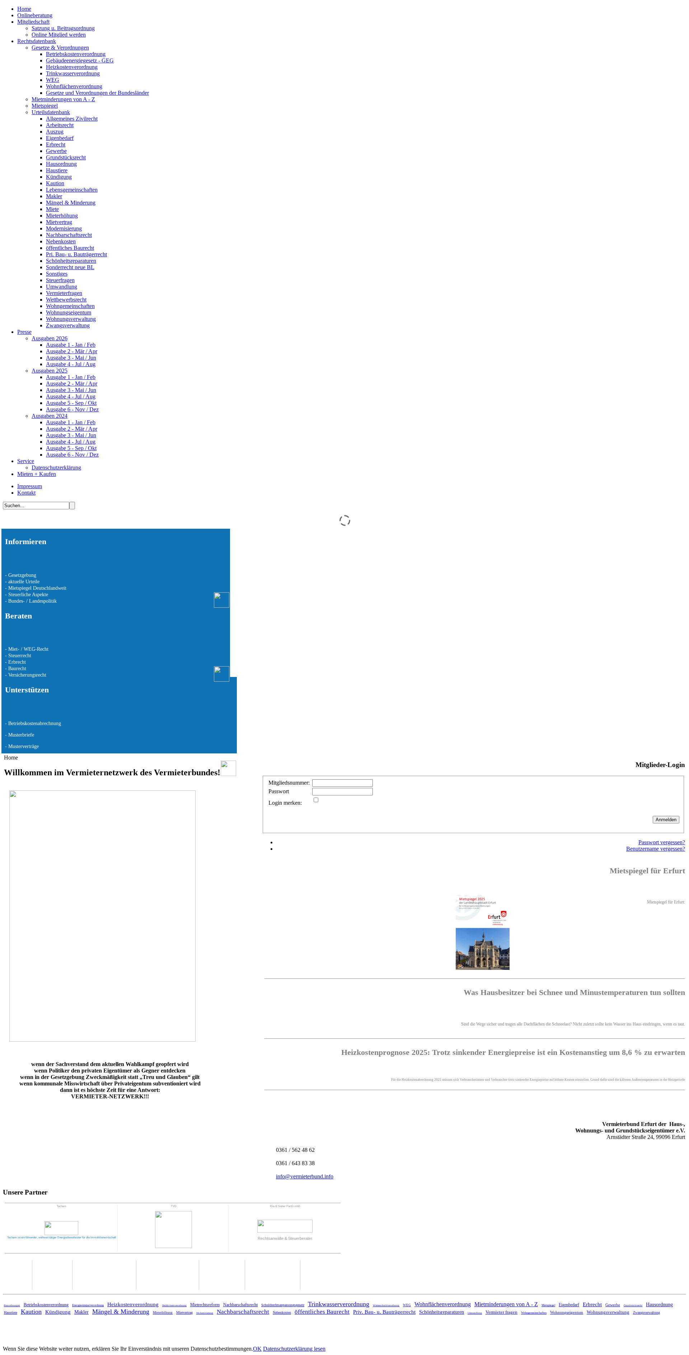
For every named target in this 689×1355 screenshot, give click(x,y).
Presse (24, 332)
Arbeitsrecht (60, 125)
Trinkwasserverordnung (73, 73)
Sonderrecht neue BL (70, 267)
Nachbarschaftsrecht (69, 235)
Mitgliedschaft (33, 22)
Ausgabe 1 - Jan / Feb (70, 345)
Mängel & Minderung (70, 203)
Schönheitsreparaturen (71, 261)
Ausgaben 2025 (49, 371)
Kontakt (26, 493)
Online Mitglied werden (59, 35)
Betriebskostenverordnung (76, 54)
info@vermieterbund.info (304, 1176)
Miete (52, 209)
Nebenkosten (61, 241)
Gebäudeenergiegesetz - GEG (80, 60)
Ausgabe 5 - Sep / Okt (71, 403)
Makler (54, 196)
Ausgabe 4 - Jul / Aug (70, 364)
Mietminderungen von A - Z (63, 99)
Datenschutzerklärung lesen (294, 1349)
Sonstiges (56, 274)
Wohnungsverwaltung (71, 319)
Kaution (55, 183)
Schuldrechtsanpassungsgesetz (282, 1305)
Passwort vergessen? (661, 842)
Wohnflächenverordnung (74, 86)
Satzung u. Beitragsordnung (63, 28)
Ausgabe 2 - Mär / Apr (71, 351)
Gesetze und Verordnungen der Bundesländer (97, 93)
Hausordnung (61, 164)
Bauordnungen (12, 1305)
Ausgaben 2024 (49, 416)
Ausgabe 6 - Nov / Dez (72, 409)
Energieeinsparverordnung (88, 1305)
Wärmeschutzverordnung (386, 1305)
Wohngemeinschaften (70, 306)
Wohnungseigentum (68, 312)
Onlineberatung (34, 15)
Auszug (55, 132)
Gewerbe (56, 151)
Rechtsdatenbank (36, 41)
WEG (52, 80)
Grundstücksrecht (66, 157)
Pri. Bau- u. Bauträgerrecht (76, 254)
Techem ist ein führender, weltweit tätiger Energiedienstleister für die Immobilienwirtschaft (61, 1237)
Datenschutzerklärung (56, 467)
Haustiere (56, 170)
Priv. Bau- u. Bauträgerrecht (384, 1312)
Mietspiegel (45, 106)
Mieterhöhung (62, 215)
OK (257, 1349)
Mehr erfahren (667, 975)
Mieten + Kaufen (36, 474)
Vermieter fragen (501, 1312)
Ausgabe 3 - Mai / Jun (71, 358)
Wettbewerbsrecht (66, 299)
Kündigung (59, 177)
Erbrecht (55, 144)
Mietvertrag (59, 222)
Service (25, 461)
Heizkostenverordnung (72, 67)
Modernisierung (64, 228)
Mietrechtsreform (205, 1304)
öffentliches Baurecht (70, 248)
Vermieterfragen (64, 293)
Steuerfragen (60, 280)
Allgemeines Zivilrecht (72, 119)
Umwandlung (61, 287)
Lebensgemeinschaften (72, 190)
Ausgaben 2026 (49, 338)
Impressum (29, 486)
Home (24, 9)
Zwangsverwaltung (68, 325)
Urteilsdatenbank (51, 112)
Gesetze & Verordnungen (60, 48)
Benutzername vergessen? (655, 849)
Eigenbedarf (60, 138)
